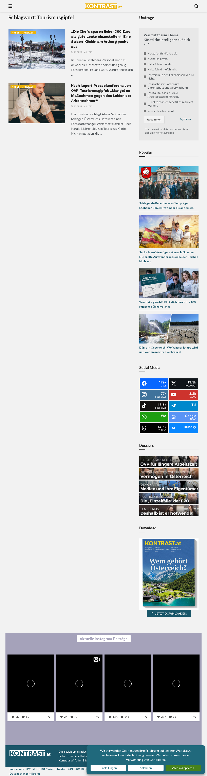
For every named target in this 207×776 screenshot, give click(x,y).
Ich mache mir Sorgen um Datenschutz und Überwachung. (168, 85)
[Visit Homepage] (103, 6)
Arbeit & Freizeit (23, 32)
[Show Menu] (10, 6)
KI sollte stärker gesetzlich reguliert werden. (170, 103)
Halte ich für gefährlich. (162, 69)
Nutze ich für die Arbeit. (162, 53)
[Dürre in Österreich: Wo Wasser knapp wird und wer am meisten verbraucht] (169, 328)
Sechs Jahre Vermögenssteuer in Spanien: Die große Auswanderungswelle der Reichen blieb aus (168, 256)
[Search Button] (196, 6)
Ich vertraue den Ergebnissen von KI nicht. (171, 76)
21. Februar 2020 (82, 52)
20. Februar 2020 (82, 106)
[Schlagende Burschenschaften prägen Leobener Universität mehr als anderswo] (169, 182)
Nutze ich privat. (158, 58)
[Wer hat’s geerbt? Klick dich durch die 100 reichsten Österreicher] (169, 283)
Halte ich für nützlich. (161, 64)
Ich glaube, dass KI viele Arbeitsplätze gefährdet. (163, 94)
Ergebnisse (185, 119)
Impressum (17, 769)
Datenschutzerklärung (25, 773)
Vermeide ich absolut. (161, 111)
